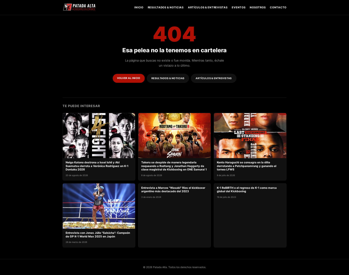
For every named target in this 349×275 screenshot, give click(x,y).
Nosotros (258, 7)
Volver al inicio (128, 78)
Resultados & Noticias (166, 7)
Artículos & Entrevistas (208, 7)
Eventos (238, 7)
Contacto (278, 7)
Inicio (138, 7)
